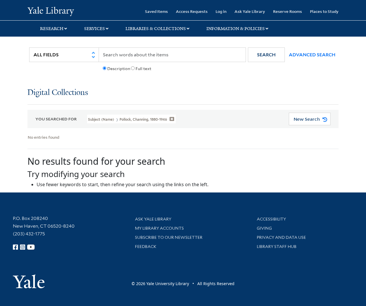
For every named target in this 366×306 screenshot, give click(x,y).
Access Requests (192, 11)
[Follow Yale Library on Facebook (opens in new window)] (15, 247)
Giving (264, 228)
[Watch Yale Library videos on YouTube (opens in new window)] (31, 247)
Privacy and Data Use (281, 237)
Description (118, 68)
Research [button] (51, 28)
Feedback (145, 246)
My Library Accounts (159, 228)
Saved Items (156, 11)
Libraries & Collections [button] (156, 28)
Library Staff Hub (277, 246)
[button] (266, 54)
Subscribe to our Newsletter (168, 237)
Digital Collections (57, 92)
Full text (143, 68)
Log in (221, 11)
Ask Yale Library (249, 11)
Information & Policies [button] (235, 28)
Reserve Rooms (287, 11)
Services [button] (94, 28)
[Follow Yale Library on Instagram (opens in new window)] (22, 247)
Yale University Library (50, 11)
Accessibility (271, 219)
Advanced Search (312, 54)
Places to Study (324, 11)
